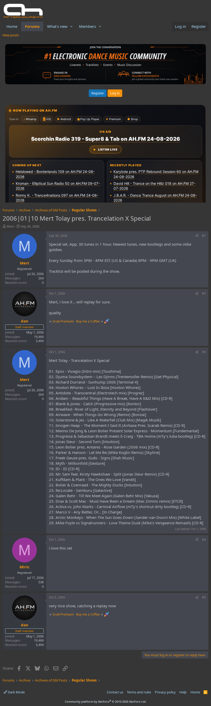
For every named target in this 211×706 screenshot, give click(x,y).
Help (183, 692)
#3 (204, 352)
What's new (57, 26)
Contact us (115, 692)
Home (11, 26)
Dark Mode (16, 692)
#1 (204, 236)
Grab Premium (63, 321)
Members (87, 26)
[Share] (197, 236)
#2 (204, 293)
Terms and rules (139, 692)
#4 (204, 539)
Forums (32, 26)
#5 (204, 597)
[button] (71, 26)
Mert (10, 226)
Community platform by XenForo (105, 701)
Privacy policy (165, 692)
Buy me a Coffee (88, 321)
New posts (11, 35)
